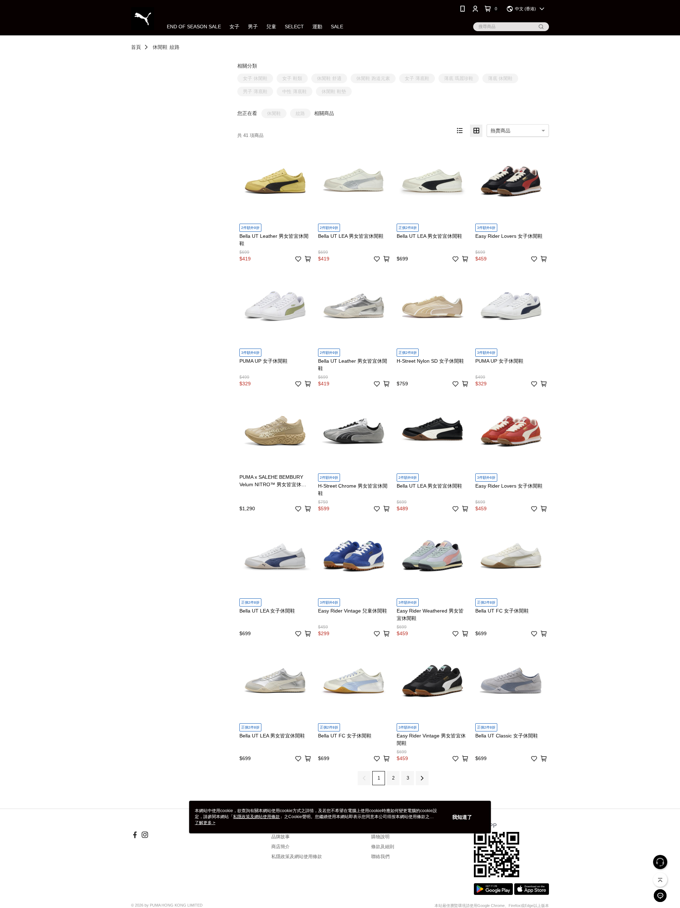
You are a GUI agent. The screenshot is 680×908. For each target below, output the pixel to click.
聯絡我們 (380, 856)
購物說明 (380, 836)
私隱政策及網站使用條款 (296, 856)
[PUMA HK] (142, 18)
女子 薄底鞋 (417, 78)
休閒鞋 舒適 (329, 78)
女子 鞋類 (292, 78)
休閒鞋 (160, 47)
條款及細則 (382, 846)
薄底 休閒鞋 (500, 78)
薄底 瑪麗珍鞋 (458, 78)
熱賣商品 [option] (500, 130)
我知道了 (462, 817)
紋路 (175, 47)
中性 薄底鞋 (294, 91)
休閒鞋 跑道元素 (373, 78)
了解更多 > (205, 822)
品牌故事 (280, 836)
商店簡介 (280, 846)
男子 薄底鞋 (255, 91)
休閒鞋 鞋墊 (334, 91)
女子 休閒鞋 (255, 78)
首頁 (136, 47)
